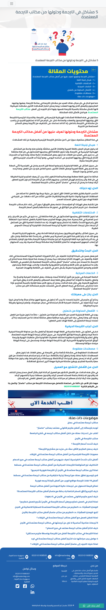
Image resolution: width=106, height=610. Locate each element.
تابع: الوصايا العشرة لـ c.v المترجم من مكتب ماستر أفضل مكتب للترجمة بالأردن (60, 512)
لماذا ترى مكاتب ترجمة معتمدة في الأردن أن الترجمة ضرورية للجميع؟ (64, 470)
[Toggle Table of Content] (92, 69)
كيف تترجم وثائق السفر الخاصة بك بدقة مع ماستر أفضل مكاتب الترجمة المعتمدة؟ (57, 491)
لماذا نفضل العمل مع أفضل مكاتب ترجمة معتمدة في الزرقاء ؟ (67, 518)
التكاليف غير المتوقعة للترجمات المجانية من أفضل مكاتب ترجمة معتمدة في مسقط (56, 465)
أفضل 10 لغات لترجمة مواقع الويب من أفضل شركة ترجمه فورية (66, 481)
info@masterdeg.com (62, 557)
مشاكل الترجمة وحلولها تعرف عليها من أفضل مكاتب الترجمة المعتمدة (63, 76)
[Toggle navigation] (11, 3)
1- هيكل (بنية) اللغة (85, 80)
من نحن (64, 576)
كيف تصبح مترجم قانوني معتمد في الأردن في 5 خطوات (71, 496)
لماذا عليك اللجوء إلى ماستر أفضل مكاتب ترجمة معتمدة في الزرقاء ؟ (64, 544)
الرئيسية (64, 571)
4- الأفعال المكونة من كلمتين (80, 90)
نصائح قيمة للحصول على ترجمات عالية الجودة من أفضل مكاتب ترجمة (64, 486)
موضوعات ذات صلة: (85, 96)
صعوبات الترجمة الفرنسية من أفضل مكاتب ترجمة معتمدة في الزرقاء (64, 454)
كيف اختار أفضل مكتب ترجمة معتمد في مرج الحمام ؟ (72, 528)
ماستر (65, 605)
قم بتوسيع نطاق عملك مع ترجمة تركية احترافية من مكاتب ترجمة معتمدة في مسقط (55, 475)
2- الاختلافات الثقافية (84, 83)
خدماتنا (64, 581)
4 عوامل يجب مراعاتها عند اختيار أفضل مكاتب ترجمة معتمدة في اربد (64, 539)
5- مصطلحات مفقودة (84, 93)
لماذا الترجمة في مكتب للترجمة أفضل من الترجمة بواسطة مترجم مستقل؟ (62, 533)
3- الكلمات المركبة (86, 86)
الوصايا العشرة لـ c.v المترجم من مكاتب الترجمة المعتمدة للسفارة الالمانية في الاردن (56, 507)
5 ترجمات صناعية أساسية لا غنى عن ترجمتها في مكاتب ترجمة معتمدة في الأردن (59, 523)
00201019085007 (85, 557)
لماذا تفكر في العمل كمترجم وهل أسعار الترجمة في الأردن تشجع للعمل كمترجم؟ (59, 502)
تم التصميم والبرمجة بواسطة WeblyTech (46, 605)
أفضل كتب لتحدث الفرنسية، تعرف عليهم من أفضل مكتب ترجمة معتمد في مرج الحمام (55, 459)
